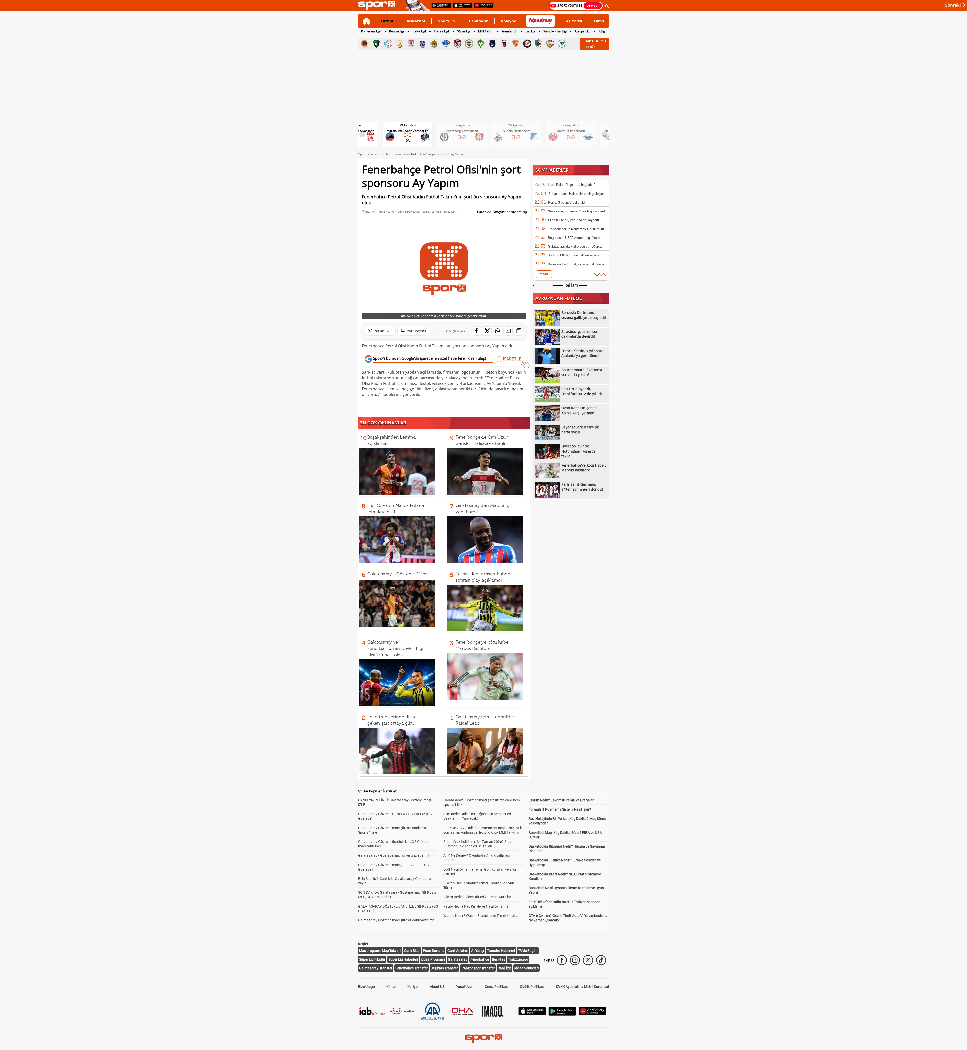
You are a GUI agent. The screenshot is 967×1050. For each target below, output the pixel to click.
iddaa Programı (433, 959)
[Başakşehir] (492, 43)
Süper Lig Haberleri (403, 959)
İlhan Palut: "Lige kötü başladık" (571, 185)
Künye (391, 987)
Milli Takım (485, 31)
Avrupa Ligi (582, 31)
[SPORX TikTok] (601, 960)
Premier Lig (509, 31)
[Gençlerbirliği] (365, 43)
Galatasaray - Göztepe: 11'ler (397, 574)
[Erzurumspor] (538, 43)
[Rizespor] (388, 43)
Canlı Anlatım (457, 951)
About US (437, 987)
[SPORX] (483, 1039)
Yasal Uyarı (464, 987)
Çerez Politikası (496, 987)
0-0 (520, 137)
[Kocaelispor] (376, 43)
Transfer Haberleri (501, 951)
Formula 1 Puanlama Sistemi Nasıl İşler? (560, 809)
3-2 (411, 137)
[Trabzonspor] (423, 43)
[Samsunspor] (411, 43)
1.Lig (601, 31)
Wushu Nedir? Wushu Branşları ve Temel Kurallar (481, 916)
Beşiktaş (498, 959)
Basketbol (415, 20)
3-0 (575, 137)
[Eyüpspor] (550, 43)
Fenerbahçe (479, 959)
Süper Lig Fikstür (372, 959)
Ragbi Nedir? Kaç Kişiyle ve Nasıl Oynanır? (475, 906)
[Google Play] (562, 1014)
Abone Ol (592, 5)
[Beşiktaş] (504, 43)
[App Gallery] (592, 1013)
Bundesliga (397, 31)
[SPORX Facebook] (561, 960)
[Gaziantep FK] (457, 43)
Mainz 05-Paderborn (520, 131)
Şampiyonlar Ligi (555, 31)
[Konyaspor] (562, 43)
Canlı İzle (504, 968)
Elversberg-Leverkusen (411, 131)
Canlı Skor (478, 20)
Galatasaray (457, 959)
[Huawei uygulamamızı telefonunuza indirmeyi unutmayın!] (482, 8)
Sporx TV (447, 20)
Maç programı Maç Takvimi (380, 951)
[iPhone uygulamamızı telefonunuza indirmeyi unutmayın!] (461, 8)
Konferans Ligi (371, 31)
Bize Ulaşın (366, 987)
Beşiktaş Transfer (444, 968)
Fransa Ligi (441, 31)
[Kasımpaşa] (446, 43)
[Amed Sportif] (480, 43)
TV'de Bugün (528, 951)
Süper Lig (463, 31)
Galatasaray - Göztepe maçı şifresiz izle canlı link (395, 855)
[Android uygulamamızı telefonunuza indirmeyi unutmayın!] (439, 8)
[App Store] (532, 1013)
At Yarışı (574, 20)
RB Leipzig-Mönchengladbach (574, 131)
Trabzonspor (518, 959)
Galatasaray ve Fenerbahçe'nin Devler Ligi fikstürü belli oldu (395, 648)
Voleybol (509, 20)
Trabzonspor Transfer (478, 968)
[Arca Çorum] (527, 43)
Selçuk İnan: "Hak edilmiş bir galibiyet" (576, 194)
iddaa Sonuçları (526, 968)
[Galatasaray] (399, 43)
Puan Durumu (594, 41)
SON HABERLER (551, 170)
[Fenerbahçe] (469, 43)
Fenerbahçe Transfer (411, 968)
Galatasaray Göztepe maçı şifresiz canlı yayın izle (396, 920)
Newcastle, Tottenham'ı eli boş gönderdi (577, 211)
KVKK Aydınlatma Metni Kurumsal (582, 987)
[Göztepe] (515, 43)
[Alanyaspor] (434, 43)
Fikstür (589, 46)
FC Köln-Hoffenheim (466, 131)
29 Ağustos (411, 125)
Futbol (387, 20)
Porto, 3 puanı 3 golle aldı (567, 202)
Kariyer (413, 987)
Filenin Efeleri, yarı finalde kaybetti (573, 220)
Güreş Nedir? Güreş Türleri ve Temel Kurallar (477, 897)
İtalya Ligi (419, 31)
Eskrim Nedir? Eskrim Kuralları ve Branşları (561, 800)
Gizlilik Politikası (532, 987)
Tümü (598, 20)
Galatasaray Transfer (375, 968)
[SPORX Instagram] (574, 960)
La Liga (530, 31)
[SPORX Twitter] (588, 960)
